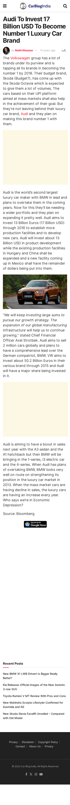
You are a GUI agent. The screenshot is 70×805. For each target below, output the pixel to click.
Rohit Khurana (24, 50)
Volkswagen (20, 58)
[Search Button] (65, 6)
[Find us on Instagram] (36, 774)
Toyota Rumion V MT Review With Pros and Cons (34, 696)
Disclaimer (28, 742)
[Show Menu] (5, 6)
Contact (20, 746)
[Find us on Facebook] (26, 774)
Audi (24, 114)
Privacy (13, 742)
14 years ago (47, 50)
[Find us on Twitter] (30, 774)
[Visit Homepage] (35, 6)
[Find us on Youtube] (41, 774)
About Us (35, 746)
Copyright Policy (48, 742)
